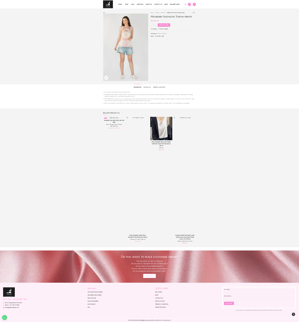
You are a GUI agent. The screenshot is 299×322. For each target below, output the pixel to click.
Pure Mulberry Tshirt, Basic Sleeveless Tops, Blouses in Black (137, 236)
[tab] (137, 86)
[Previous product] (192, 12)
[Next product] (195, 12)
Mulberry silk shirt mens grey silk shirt (114, 121)
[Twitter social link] (157, 36)
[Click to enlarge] (106, 78)
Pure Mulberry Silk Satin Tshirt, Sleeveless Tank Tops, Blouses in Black (161, 143)
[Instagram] (293, 314)
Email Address (227, 296)
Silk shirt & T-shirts (135, 239)
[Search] (185, 4)
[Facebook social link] (155, 36)
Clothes (157, 12)
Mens (107, 124)
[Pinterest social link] (159, 36)
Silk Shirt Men (114, 126)
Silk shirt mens (113, 124)
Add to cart (163, 25)
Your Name (227, 289)
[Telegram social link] (163, 36)
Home (152, 12)
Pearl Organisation (165, 320)
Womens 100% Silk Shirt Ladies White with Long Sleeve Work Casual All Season (185, 237)
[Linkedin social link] (161, 36)
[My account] (194, 4)
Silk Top (163, 12)
